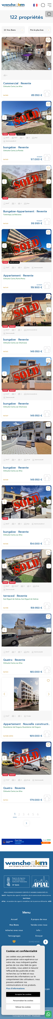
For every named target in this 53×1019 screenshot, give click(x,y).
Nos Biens (14, 924)
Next (48, 53)
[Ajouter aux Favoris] (48, 40)
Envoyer (39, 935)
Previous (4, 53)
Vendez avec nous (39, 924)
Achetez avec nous (14, 930)
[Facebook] (45, 941)
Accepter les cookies (23, 994)
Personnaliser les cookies (23, 1000)
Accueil (14, 919)
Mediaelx (36, 1015)
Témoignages (14, 935)
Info (38, 930)
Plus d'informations (15, 988)
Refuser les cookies (23, 1007)
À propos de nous (39, 919)
